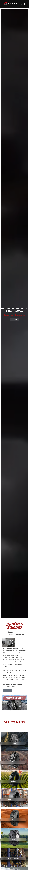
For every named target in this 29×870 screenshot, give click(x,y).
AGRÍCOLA (13, 781)
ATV (13, 820)
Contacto (14, 319)
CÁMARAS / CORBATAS (13, 859)
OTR (13, 762)
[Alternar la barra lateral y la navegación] (25, 4)
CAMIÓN (13, 743)
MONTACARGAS (13, 799)
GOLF (13, 839)
